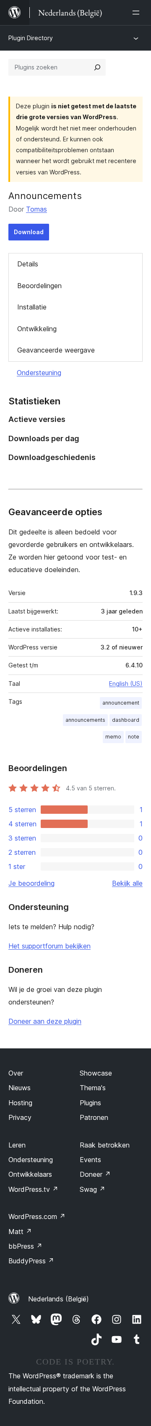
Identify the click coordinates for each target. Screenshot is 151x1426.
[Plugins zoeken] (97, 67)
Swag (92, 1189)
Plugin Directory (30, 37)
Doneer (95, 1174)
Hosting (20, 1103)
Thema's (93, 1088)
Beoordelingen (39, 285)
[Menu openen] (137, 12)
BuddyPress (31, 1261)
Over (15, 1073)
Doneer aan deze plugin (44, 1021)
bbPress (25, 1246)
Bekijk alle (127, 883)
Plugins (90, 1103)
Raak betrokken (105, 1145)
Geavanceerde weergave (56, 350)
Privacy (19, 1117)
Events (90, 1159)
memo (113, 736)
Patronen (94, 1117)
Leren (17, 1145)
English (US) (126, 683)
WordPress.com (36, 1216)
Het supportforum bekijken (49, 946)
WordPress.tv (33, 1189)
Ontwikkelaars (30, 1174)
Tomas (36, 209)
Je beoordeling (31, 883)
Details (27, 264)
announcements (85, 720)
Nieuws (19, 1088)
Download (29, 231)
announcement (120, 703)
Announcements (45, 195)
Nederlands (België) (58, 1299)
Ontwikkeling (37, 329)
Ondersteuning (39, 372)
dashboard (125, 720)
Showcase (96, 1073)
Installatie (32, 307)
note (133, 736)
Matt (20, 1231)
